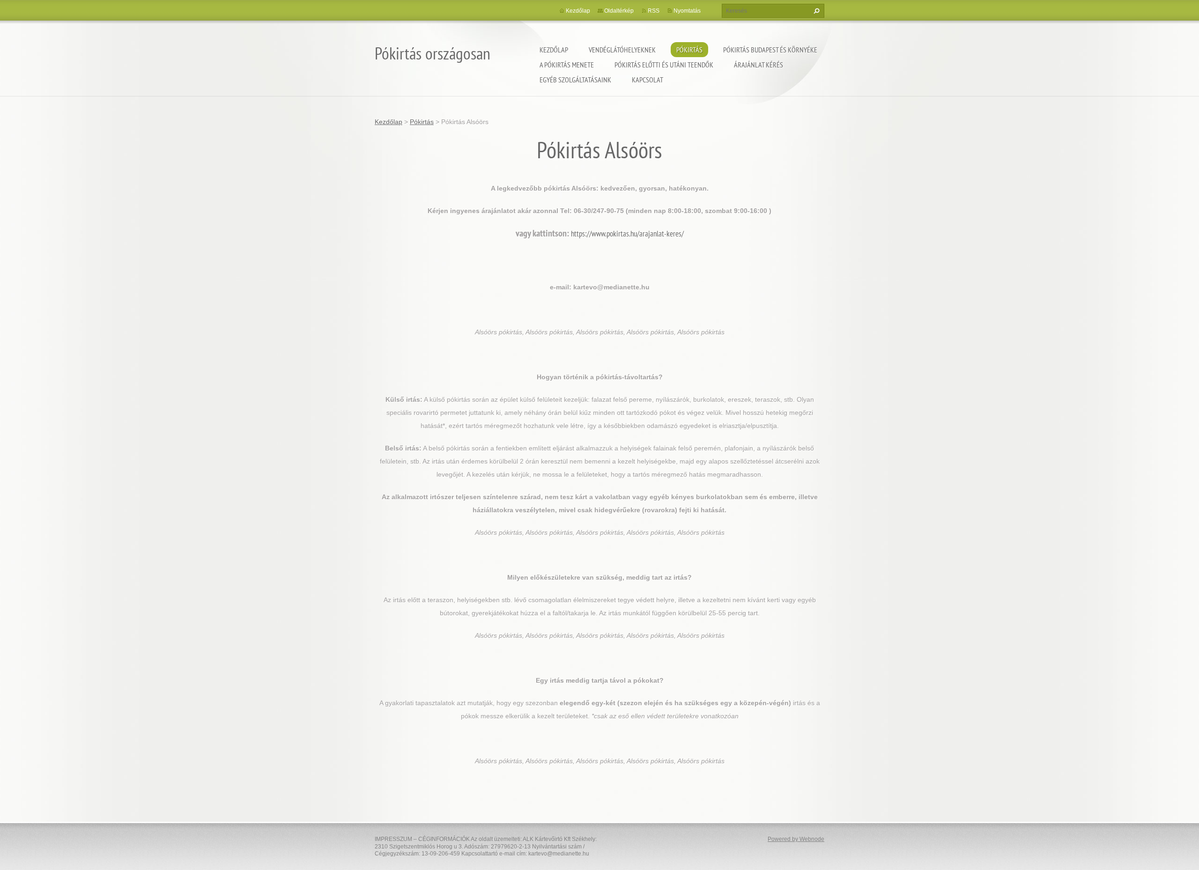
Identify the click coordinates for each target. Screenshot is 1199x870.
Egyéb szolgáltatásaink (575, 79)
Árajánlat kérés (758, 64)
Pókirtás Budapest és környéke (770, 49)
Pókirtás (689, 49)
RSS (653, 10)
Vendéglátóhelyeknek (622, 49)
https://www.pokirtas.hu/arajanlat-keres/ (627, 234)
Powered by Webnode (796, 839)
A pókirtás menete (567, 64)
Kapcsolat (647, 79)
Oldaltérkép (619, 10)
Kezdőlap (554, 49)
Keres (815, 11)
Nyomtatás (687, 10)
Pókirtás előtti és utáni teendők (663, 64)
